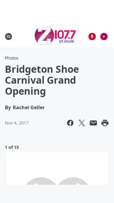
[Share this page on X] (82, 123)
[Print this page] (105, 123)
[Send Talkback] (92, 36)
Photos (12, 58)
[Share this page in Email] (93, 123)
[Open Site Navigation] (8, 36)
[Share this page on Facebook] (70, 123)
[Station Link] (55, 36)
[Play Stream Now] (104, 36)
